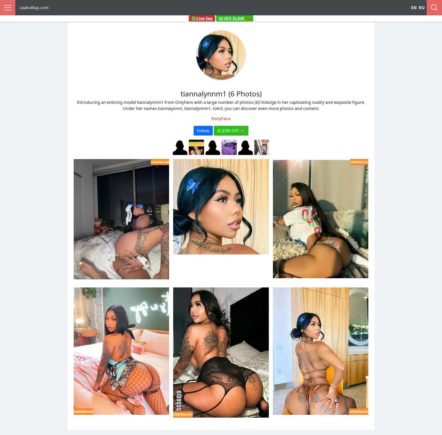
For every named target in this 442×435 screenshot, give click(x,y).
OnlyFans (221, 118)
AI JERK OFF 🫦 (231, 130)
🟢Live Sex (202, 18)
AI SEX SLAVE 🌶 (235, 18)
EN (414, 7)
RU (422, 7)
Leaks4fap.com (34, 7)
